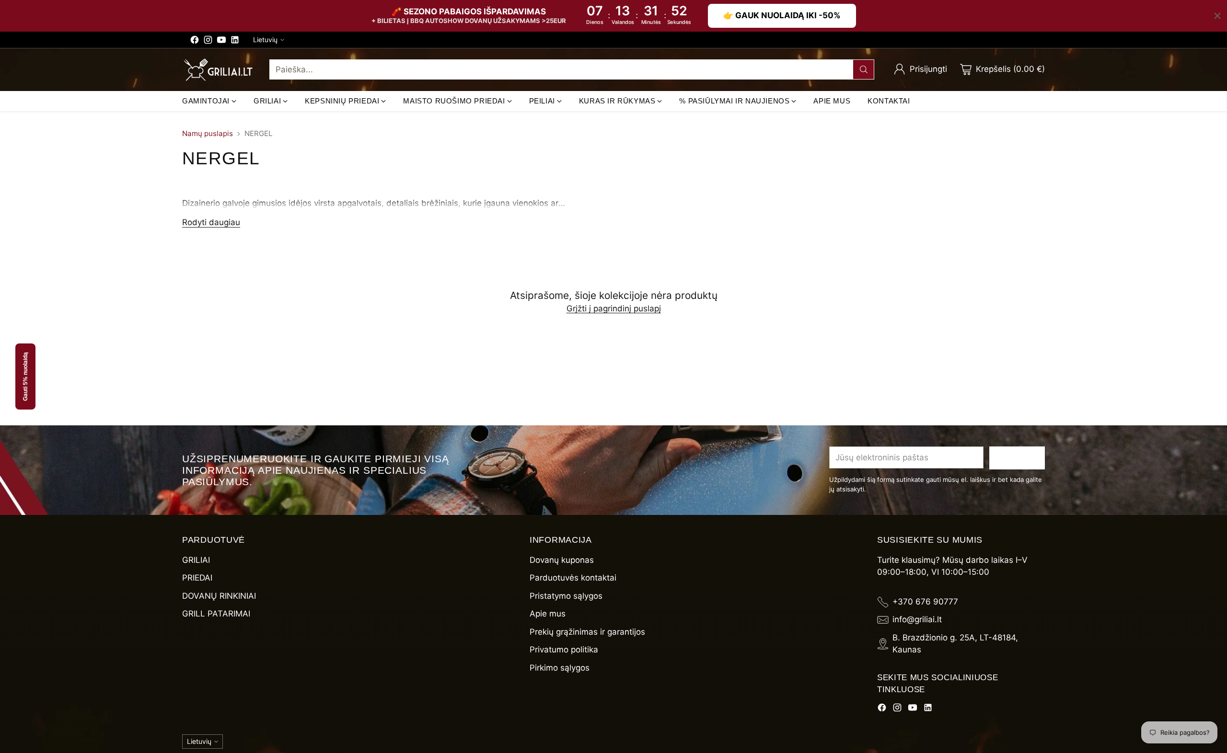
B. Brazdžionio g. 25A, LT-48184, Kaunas (955, 644)
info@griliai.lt (917, 619)
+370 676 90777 (925, 601)
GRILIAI (196, 560)
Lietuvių (265, 39)
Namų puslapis (207, 133)
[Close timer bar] (1217, 16)
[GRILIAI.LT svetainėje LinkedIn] (235, 41)
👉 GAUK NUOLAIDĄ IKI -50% (782, 15)
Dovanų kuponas (562, 560)
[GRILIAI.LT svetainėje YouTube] (221, 41)
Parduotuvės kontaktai (573, 577)
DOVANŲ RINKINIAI (219, 596)
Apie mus (548, 613)
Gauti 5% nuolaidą (25, 376)
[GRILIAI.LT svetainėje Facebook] (194, 41)
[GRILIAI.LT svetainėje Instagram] (208, 41)
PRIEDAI (197, 577)
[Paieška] (863, 69)
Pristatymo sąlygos (566, 596)
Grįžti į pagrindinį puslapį (614, 308)
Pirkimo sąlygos (560, 668)
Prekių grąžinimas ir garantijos (587, 632)
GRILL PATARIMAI (216, 613)
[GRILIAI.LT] (218, 69)
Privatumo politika (564, 649)
